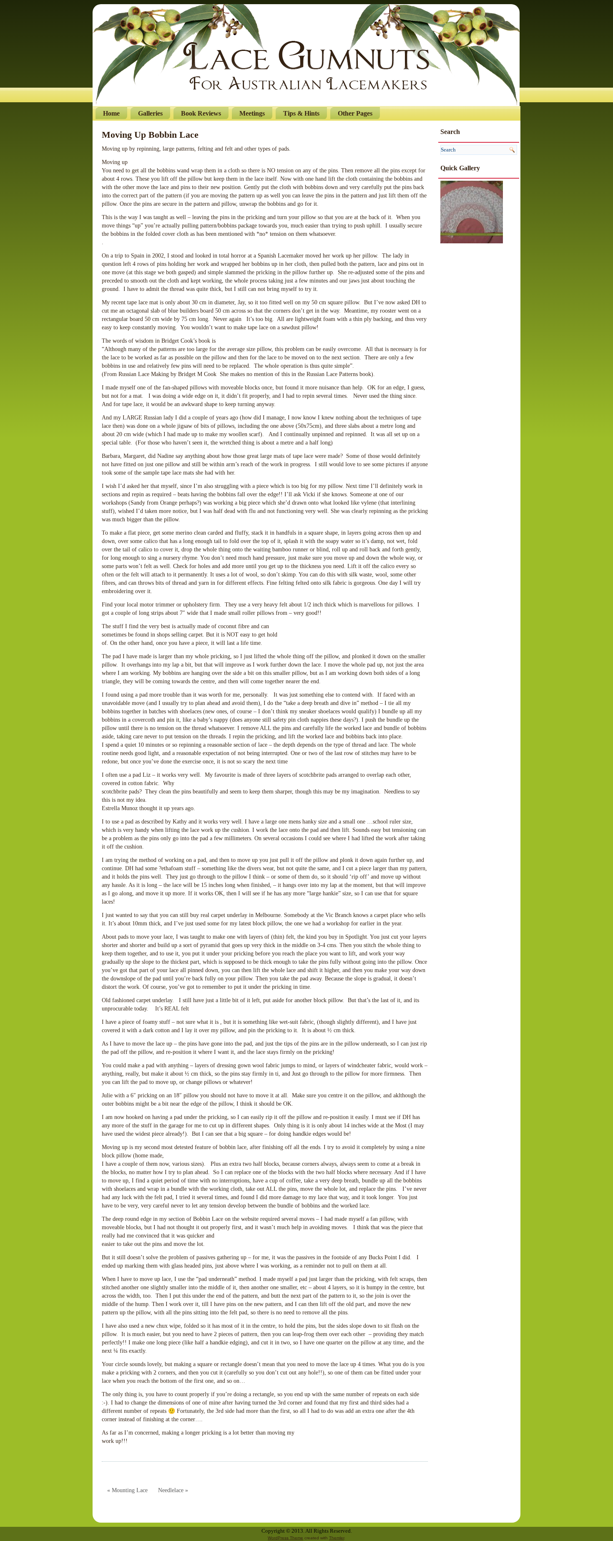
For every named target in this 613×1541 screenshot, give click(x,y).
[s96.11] (471, 211)
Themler (336, 1538)
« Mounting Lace (127, 1490)
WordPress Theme (285, 1538)
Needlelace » (173, 1490)
